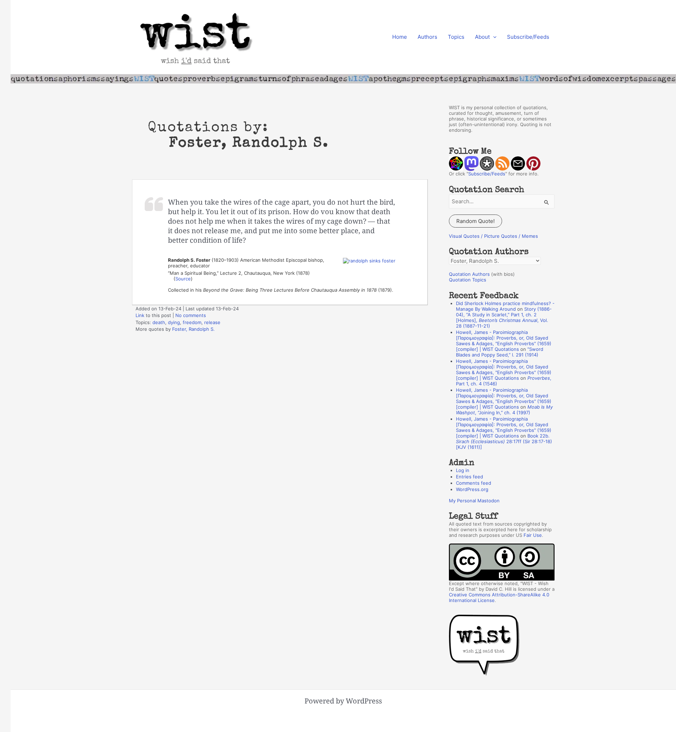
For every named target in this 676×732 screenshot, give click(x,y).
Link (140, 315)
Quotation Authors (469, 274)
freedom (192, 322)
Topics (456, 36)
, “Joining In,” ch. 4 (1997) (504, 409)
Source (183, 278)
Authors (427, 36)
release (212, 322)
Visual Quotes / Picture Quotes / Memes (493, 236)
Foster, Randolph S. (193, 329)
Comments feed (473, 483)
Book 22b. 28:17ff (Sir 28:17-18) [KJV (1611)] (504, 441)
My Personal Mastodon (474, 500)
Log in (462, 470)
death (158, 322)
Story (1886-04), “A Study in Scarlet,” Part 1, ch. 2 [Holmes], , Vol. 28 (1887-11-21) (504, 317)
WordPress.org (472, 489)
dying (174, 322)
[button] (493, 37)
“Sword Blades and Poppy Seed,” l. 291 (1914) (499, 352)
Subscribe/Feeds (528, 36)
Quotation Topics (467, 280)
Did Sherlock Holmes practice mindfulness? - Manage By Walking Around (505, 306)
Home (399, 36)
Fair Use (533, 535)
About (482, 36)
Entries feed (469, 476)
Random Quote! (475, 221)
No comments (190, 315)
